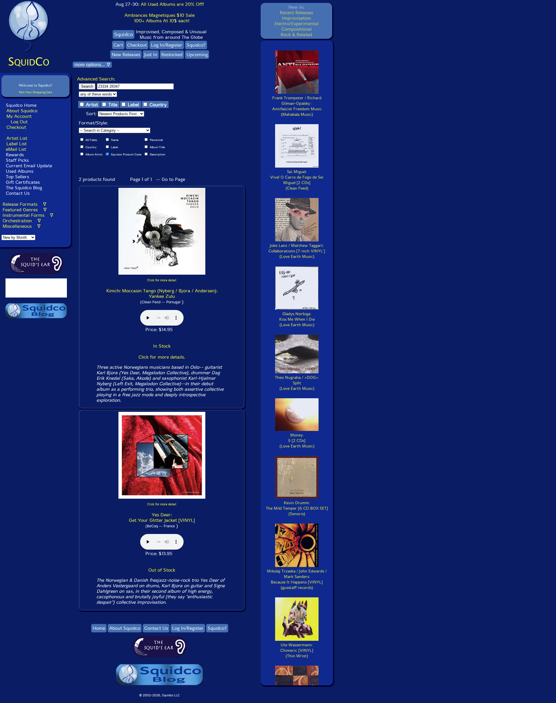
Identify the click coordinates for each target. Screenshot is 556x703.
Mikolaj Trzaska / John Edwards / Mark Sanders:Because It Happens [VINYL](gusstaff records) (297, 579)
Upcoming (197, 54)
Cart (118, 45)
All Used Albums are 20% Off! (172, 4)
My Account (19, 116)
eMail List (16, 149)
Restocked (171, 54)
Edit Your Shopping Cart (35, 92)
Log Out (19, 121)
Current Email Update (28, 165)
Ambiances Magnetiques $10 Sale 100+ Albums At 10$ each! (160, 17)
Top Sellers (17, 176)
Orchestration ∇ (22, 220)
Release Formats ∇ (24, 204)
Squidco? (196, 45)
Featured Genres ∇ (25, 209)
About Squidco (21, 110)
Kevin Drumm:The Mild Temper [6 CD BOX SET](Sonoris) (297, 508)
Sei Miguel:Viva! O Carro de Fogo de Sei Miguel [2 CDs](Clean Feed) (296, 180)
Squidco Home (21, 105)
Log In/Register (166, 45)
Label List (16, 143)
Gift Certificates (23, 182)
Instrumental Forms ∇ (28, 215)
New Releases (126, 54)
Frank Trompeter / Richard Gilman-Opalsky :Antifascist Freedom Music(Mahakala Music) (297, 106)
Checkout (16, 127)
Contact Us (17, 193)
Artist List (16, 138)
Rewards (15, 154)
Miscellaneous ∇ (22, 226)
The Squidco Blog (24, 187)
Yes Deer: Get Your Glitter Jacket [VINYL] (162, 517)
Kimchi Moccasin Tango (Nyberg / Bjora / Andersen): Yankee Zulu (161, 293)
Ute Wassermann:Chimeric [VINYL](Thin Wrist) (296, 650)
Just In (150, 54)
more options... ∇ (92, 64)
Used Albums (19, 171)
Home (99, 628)
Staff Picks (17, 160)
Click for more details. (161, 357)
